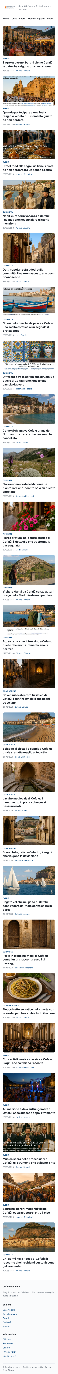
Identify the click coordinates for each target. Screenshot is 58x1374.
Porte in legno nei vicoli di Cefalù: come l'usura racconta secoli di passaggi (25, 959)
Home (6, 18)
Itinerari (7, 480)
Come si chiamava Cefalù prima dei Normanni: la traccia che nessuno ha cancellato (27, 434)
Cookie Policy (9, 1356)
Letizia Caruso (22, 442)
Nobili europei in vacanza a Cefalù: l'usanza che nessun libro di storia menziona (26, 219)
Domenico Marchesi (24, 496)
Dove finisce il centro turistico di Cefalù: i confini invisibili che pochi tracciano (26, 698)
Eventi (50, 18)
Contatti (6, 1347)
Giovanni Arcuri (22, 124)
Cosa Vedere (18, 18)
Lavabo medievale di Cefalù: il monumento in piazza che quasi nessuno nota (24, 802)
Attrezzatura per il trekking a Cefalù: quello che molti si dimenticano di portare (27, 645)
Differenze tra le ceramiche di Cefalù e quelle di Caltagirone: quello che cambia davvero (28, 380)
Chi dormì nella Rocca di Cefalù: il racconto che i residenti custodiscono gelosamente (29, 1262)
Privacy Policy (9, 1352)
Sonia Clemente (22, 281)
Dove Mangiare (36, 18)
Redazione (8, 1343)
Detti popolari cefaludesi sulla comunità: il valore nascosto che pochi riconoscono (29, 273)
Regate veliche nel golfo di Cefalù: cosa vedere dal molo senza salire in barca (27, 905)
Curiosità (8, 212)
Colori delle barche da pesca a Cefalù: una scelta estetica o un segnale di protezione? (28, 327)
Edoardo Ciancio (22, 653)
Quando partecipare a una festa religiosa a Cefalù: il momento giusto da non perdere (27, 116)
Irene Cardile (21, 335)
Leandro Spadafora (24, 174)
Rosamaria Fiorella (23, 389)
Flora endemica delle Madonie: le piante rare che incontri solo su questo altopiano (29, 488)
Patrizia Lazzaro (22, 70)
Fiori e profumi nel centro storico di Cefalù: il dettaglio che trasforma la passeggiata (26, 541)
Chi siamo (7, 1339)
